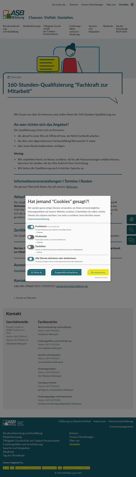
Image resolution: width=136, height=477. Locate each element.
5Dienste (39, 232)
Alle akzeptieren (98, 272)
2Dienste (39, 242)
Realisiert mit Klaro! (101, 277)
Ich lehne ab (36, 272)
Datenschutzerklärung (38, 218)
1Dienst (38, 252)
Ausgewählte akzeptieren (66, 272)
